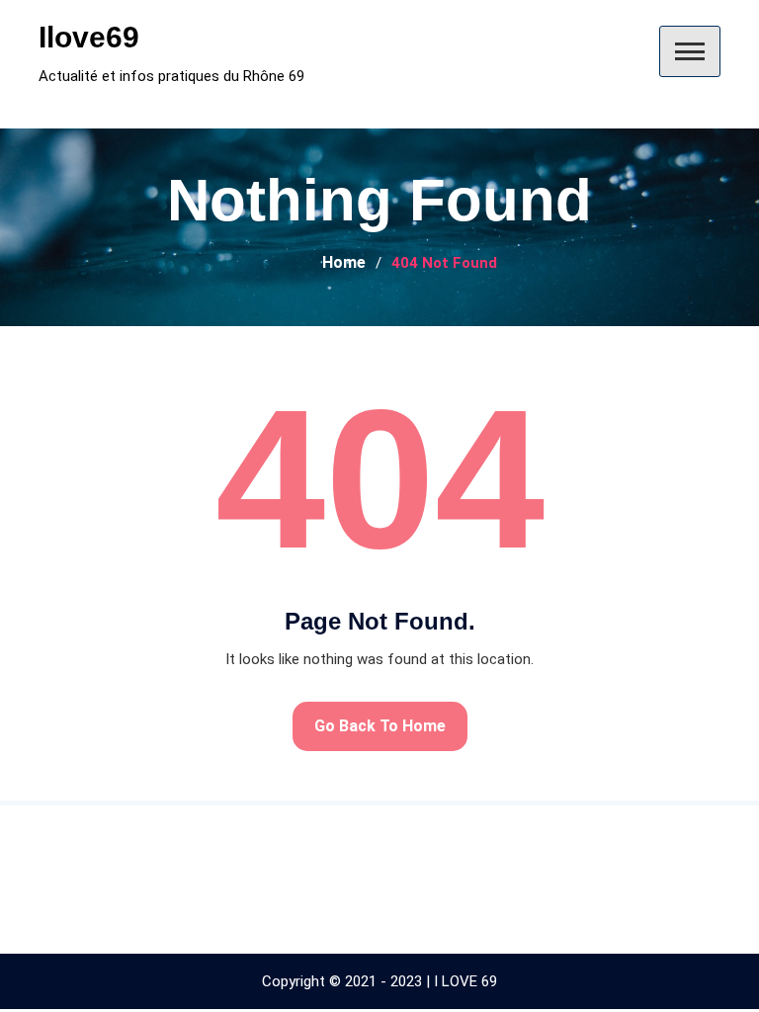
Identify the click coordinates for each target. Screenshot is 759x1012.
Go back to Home (380, 726)
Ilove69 (89, 37)
